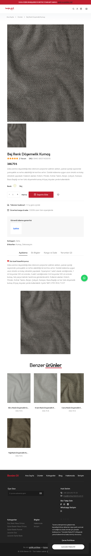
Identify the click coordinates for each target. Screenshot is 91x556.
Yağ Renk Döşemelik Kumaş (18, 453)
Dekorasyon (27, 244)
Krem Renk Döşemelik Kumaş (45, 408)
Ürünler (20, 17)
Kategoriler (50, 476)
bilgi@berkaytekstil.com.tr (73, 496)
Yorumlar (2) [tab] (66, 252)
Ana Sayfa (10, 17)
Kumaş (18, 244)
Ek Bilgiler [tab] (35, 252)
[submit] (42, 493)
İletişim (81, 476)
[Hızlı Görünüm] (26, 385)
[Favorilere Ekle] (58, 195)
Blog (60, 476)
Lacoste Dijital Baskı (15, 536)
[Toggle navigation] (86, 9)
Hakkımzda (70, 476)
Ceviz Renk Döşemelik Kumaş (72, 408)
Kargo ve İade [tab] (50, 252)
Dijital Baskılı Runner (14, 530)
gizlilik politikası (34, 547)
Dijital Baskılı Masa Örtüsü (17, 526)
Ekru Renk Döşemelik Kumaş (18, 408)
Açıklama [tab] (23, 252)
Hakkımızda (38, 523)
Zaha (18, 241)
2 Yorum (22, 158)
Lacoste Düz (12, 533)
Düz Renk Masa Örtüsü (16, 523)
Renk (9, 186)
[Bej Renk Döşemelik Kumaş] (45, 73)
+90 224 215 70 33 (70, 493)
